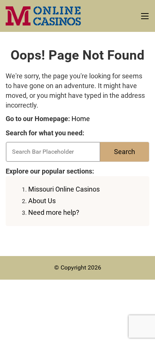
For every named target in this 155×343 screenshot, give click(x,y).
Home (80, 119)
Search (124, 152)
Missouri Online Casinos (64, 189)
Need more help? (53, 212)
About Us (42, 201)
